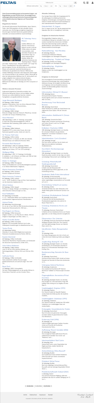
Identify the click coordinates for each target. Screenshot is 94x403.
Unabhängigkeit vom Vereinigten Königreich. (56, 61)
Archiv (25, 395)
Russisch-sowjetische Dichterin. (13, 171)
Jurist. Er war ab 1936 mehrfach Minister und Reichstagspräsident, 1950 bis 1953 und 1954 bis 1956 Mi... (18, 249)
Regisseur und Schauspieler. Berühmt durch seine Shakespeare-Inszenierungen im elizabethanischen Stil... (17, 222)
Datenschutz (33, 395)
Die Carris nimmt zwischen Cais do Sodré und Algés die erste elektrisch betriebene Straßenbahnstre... (55, 142)
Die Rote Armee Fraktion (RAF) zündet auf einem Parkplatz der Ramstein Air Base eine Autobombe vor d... (56, 257)
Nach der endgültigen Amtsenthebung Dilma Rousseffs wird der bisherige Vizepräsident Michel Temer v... (56, 365)
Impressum (42, 395)
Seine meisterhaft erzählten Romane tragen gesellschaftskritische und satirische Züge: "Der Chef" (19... (17, 259)
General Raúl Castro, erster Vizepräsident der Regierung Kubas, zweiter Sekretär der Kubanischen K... (54, 344)
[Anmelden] (92, 3)
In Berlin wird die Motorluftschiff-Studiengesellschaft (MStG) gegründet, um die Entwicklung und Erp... (55, 166)
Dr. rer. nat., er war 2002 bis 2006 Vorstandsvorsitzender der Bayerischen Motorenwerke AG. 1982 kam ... (19, 205)
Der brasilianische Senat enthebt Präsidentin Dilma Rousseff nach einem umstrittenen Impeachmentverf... (54, 354)
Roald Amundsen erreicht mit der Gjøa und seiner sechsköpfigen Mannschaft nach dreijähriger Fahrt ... (56, 153)
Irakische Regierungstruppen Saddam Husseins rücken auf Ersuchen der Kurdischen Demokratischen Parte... (55, 323)
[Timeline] (87, 3)
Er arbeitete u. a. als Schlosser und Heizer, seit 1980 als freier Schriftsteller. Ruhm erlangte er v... (19, 155)
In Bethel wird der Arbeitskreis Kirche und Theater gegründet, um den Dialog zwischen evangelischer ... (56, 210)
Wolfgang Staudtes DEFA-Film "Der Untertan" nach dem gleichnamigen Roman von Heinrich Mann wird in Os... (55, 222)
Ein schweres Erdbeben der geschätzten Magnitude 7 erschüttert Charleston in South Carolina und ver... (55, 131)
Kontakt (50, 395)
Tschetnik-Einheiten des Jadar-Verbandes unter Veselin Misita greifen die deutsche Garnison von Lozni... (55, 188)
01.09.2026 (47, 386)
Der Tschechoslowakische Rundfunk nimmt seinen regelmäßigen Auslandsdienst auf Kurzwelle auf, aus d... (56, 178)
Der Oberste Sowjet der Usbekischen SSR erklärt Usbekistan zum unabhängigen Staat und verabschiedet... (55, 302)
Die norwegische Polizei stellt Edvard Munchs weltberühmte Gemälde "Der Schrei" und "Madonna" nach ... (55, 333)
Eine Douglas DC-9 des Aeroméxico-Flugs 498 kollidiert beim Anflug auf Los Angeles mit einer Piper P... (55, 280)
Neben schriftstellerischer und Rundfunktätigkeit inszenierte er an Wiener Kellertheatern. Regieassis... (19, 163)
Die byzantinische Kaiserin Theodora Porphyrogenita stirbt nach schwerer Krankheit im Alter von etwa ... (56, 95)
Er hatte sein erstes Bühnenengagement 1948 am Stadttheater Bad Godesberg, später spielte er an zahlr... (18, 120)
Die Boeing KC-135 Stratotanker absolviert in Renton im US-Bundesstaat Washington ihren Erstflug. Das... (55, 245)
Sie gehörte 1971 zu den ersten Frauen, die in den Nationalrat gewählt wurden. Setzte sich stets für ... (16, 129)
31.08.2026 (38, 386)
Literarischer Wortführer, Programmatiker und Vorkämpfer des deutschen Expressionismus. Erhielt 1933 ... (18, 239)
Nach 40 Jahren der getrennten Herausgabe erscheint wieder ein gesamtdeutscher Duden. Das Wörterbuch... (56, 312)
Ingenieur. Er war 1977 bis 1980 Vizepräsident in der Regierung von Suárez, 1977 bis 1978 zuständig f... (17, 146)
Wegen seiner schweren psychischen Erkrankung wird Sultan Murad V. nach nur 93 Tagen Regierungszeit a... (55, 120)
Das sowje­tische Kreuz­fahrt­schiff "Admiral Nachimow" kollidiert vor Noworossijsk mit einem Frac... (56, 268)
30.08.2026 (30, 386)
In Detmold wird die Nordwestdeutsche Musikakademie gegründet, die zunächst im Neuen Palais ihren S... (55, 199)
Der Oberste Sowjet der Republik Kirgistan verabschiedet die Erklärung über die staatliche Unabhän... (55, 291)
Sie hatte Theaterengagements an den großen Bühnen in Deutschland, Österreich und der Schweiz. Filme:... (18, 269)
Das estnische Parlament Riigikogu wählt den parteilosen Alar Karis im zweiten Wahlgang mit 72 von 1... (56, 375)
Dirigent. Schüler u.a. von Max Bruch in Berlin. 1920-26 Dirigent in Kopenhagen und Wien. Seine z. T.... (18, 213)
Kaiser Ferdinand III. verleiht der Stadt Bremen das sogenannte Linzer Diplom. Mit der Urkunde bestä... (56, 107)
